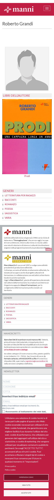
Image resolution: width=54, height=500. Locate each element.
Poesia (9, 208)
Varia (8, 217)
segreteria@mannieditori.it (36, 361)
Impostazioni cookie (26, 477)
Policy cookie (10, 470)
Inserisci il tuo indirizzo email (18, 396)
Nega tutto (26, 485)
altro (50, 291)
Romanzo (10, 204)
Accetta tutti (26, 493)
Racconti (10, 199)
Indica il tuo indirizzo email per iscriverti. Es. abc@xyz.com (20, 407)
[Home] (19, 9)
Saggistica (11, 213)
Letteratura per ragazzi (20, 195)
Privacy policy (10, 466)
